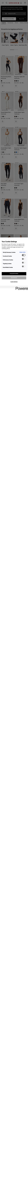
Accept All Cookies (14, 273)
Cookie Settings (14, 281)
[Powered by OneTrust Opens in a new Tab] (21, 287)
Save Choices (14, 277)
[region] (14, 712)
